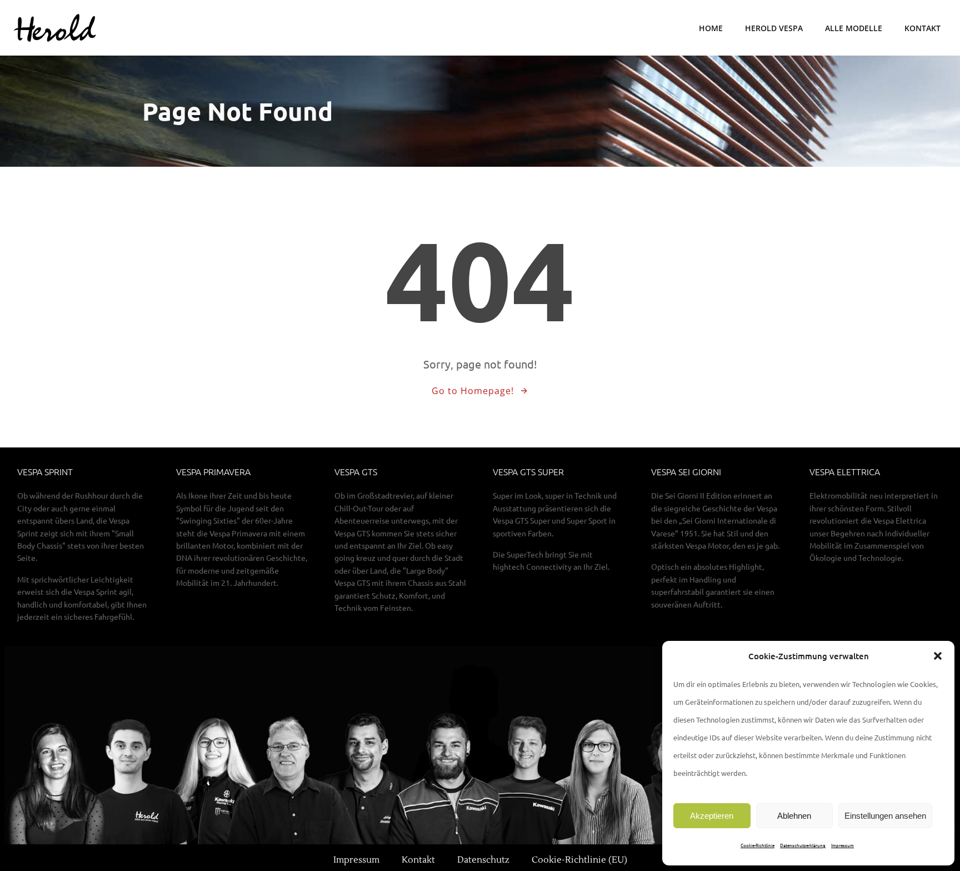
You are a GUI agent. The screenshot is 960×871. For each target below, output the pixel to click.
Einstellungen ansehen (885, 815)
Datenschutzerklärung (803, 845)
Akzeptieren (711, 815)
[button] (937, 655)
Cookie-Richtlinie (757, 845)
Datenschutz (483, 859)
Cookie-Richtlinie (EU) (579, 859)
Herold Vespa (774, 28)
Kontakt (922, 28)
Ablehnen (794, 815)
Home (711, 28)
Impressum (842, 845)
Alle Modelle (853, 28)
